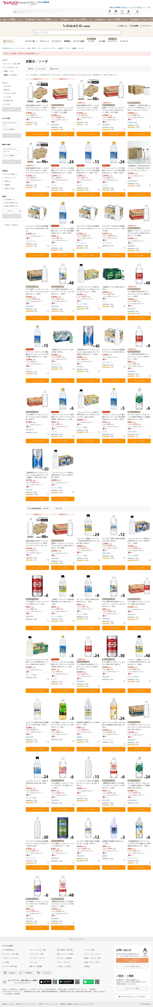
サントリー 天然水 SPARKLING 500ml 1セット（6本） (88, 600)
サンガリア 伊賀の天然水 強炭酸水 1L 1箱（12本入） (113, 540)
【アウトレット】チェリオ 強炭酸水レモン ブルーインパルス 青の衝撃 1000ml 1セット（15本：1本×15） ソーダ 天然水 (37, 354)
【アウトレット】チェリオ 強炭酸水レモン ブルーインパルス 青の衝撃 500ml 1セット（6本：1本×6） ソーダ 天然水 (62, 417)
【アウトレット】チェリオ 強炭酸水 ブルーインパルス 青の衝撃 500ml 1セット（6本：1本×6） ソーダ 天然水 (62, 230)
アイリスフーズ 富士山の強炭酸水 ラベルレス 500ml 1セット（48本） (88, 228)
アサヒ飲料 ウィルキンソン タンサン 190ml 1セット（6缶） (37, 603)
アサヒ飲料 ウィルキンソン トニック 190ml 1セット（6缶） (62, 845)
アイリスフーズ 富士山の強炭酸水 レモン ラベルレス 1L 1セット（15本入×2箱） (37, 843)
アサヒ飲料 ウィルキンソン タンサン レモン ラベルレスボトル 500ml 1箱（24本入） (139, 727)
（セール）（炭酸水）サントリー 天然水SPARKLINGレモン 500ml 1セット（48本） (139, 662)
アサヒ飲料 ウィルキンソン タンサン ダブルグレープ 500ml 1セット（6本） (37, 904)
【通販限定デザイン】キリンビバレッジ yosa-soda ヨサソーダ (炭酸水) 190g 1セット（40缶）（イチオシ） (88, 352)
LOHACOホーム (8, 48)
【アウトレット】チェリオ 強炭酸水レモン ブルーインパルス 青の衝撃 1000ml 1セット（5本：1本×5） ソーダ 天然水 (62, 664)
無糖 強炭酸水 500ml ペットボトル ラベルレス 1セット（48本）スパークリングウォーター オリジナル (37, 107)
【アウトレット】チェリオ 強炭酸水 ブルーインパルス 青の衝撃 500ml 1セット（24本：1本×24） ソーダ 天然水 (113, 170)
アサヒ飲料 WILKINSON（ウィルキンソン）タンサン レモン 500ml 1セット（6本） (113, 604)
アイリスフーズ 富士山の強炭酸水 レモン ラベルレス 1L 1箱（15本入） (88, 783)
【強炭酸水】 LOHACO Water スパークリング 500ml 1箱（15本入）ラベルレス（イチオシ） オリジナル (139, 168)
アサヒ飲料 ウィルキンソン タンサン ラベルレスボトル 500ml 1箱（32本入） (37, 417)
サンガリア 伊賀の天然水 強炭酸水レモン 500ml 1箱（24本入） (37, 723)
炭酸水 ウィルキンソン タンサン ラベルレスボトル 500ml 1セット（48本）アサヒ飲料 (62, 110)
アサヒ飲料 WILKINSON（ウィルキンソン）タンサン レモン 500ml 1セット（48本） (62, 291)
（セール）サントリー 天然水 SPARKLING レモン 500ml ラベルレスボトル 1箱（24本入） (88, 414)
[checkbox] (3, 174)
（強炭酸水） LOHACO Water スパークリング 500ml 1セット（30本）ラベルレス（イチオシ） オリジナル (139, 107)
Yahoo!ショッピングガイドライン (84, 1004)
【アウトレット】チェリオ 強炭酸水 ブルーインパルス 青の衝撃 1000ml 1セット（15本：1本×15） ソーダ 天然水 (88, 170)
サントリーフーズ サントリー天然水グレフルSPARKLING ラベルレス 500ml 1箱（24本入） (37, 662)
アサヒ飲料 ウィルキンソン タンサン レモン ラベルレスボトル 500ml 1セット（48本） (37, 291)
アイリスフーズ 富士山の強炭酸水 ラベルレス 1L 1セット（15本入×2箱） (113, 228)
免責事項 (70, 1004)
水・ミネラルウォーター (46, 48)
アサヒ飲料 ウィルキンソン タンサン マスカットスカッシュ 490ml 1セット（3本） (62, 724)
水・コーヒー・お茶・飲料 (25, 48)
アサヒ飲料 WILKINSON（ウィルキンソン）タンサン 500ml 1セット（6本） (138, 356)
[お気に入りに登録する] (48, 124)
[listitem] (76, 53)
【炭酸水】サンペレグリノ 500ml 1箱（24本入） (62, 351)
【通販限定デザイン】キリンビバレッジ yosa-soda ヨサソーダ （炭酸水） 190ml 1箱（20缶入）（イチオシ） (37, 475)
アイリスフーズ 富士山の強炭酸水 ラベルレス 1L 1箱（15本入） (113, 351)
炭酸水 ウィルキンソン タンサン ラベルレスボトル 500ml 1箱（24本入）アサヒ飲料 (139, 233)
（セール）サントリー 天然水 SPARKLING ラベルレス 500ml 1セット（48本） (139, 541)
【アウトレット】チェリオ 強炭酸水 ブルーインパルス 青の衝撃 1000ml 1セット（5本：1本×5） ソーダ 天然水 (113, 417)
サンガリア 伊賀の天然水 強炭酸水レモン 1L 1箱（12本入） (88, 842)
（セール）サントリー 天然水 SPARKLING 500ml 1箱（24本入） (37, 783)
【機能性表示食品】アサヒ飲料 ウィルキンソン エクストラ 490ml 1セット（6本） (113, 785)
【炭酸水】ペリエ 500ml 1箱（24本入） (113, 288)
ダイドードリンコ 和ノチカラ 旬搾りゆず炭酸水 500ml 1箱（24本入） (113, 724)
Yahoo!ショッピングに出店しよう (133, 7)
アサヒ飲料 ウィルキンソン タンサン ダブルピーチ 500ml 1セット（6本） (62, 785)
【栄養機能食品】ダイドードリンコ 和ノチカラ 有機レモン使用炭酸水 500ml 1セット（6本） (139, 843)
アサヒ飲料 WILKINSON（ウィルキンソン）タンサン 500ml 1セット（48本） (138, 294)
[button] (41, 69)
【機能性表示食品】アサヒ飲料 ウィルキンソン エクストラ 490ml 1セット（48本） (62, 904)
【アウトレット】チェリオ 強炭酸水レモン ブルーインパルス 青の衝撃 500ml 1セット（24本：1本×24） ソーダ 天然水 (62, 170)
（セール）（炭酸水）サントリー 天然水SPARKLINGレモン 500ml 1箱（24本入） (88, 541)
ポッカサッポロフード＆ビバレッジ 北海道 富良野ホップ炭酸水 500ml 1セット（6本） (139, 417)
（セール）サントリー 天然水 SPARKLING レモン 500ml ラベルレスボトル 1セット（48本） (88, 289)
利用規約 (63, 1004)
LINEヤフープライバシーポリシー (26, 1004)
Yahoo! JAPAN (115, 7)
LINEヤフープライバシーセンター (48, 1004)
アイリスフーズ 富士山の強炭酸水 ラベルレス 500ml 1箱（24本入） (37, 228)
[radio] (3, 200)
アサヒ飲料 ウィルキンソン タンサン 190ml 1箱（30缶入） (113, 663)
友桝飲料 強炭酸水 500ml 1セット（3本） (113, 842)
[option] (11, 86)
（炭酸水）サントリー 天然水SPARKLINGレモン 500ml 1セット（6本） (62, 601)
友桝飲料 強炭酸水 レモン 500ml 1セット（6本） (88, 723)
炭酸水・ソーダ (63, 48)
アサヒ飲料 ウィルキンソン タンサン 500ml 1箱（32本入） (139, 603)
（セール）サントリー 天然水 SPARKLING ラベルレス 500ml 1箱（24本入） (62, 475)
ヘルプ (148, 7)
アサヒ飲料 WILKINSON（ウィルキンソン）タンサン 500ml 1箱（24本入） (87, 666)
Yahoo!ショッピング (8, 1004)
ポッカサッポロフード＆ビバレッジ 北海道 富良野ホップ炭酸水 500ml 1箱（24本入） (139, 785)
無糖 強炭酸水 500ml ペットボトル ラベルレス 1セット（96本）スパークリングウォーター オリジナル (37, 170)
